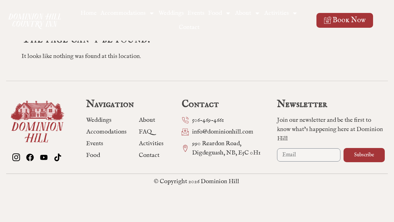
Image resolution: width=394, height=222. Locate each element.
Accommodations (123, 13)
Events (195, 13)
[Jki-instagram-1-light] (16, 157)
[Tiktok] (58, 157)
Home (88, 13)
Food (215, 13)
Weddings (171, 13)
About (243, 13)
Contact (189, 27)
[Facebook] (30, 157)
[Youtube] (44, 157)
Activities (276, 13)
